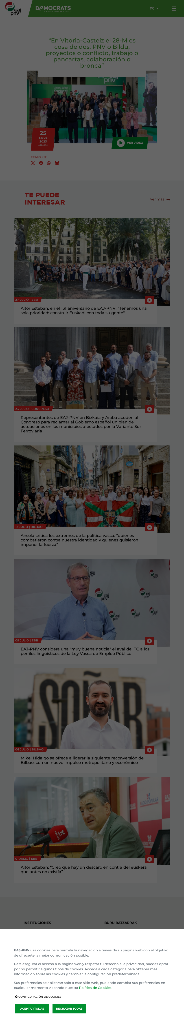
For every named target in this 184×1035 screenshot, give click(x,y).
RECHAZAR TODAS (69, 1008)
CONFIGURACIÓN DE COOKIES (39, 996)
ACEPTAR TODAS (32, 1008)
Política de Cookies (95, 988)
